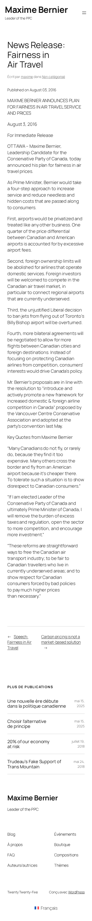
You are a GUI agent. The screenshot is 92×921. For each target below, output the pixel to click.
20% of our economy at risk (28, 744)
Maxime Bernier (36, 10)
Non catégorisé (53, 76)
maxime (27, 76)
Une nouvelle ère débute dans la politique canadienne (36, 704)
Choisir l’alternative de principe (26, 724)
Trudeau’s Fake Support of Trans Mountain (34, 764)
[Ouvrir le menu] (84, 13)
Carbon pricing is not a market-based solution (61, 639)
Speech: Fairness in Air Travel (19, 642)
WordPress (76, 892)
